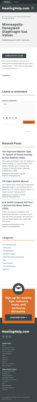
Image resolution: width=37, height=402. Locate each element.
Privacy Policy (6, 365)
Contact (4, 361)
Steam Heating (7, 263)
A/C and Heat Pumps (9, 244)
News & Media (6, 353)
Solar (4, 260)
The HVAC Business (9, 266)
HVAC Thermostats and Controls (13, 257)
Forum (16, 2)
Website (7, 2)
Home (4, 345)
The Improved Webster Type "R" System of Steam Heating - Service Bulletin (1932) (17, 154)
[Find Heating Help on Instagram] (10, 336)
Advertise (5, 360)
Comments (25, 40)
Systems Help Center (10, 16)
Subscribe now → (18, 317)
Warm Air (6, 269)
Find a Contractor (7, 351)
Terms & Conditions (8, 364)
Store (3, 355)
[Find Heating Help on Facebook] (3, 336)
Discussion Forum (7, 347)
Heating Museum (14, 176)
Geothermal (7, 248)
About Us (5, 357)
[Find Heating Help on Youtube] (6, 336)
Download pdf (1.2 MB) (14, 56)
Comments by (28, 131)
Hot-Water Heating (9, 254)
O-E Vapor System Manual (15, 181)
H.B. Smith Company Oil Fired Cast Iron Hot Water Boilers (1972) (17, 205)
